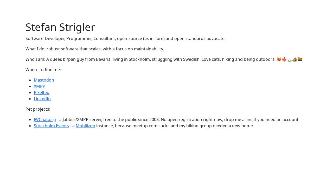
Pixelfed (41, 92)
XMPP (39, 86)
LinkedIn (42, 99)
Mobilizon (85, 126)
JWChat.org (45, 119)
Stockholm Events (51, 126)
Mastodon (44, 80)
